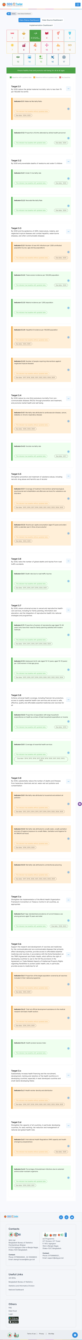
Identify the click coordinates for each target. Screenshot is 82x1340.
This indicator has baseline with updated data (31, 143)
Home (13, 13)
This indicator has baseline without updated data (32, 111)
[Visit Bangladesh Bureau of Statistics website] (9, 1334)
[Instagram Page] (67, 1217)
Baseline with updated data (21, 77)
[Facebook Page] (61, 1217)
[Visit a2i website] (16, 1334)
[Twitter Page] (73, 1217)
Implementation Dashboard (40, 25)
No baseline (66, 77)
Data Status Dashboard (29, 20)
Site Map (51, 1333)
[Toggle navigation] (77, 5)
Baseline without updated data (46, 77)
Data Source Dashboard (52, 20)
